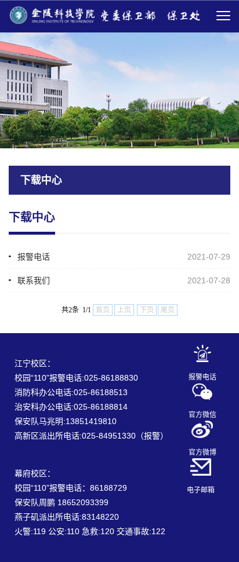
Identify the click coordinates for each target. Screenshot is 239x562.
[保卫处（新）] (104, 14)
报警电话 (33, 256)
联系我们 (33, 280)
